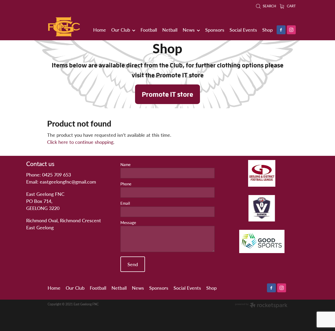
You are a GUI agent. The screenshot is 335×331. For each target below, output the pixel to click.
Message (128, 223)
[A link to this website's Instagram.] (291, 29)
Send (132, 264)
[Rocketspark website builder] (261, 305)
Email (125, 203)
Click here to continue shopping (80, 142)
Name (125, 165)
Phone (125, 184)
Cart (291, 6)
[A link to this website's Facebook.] (281, 29)
